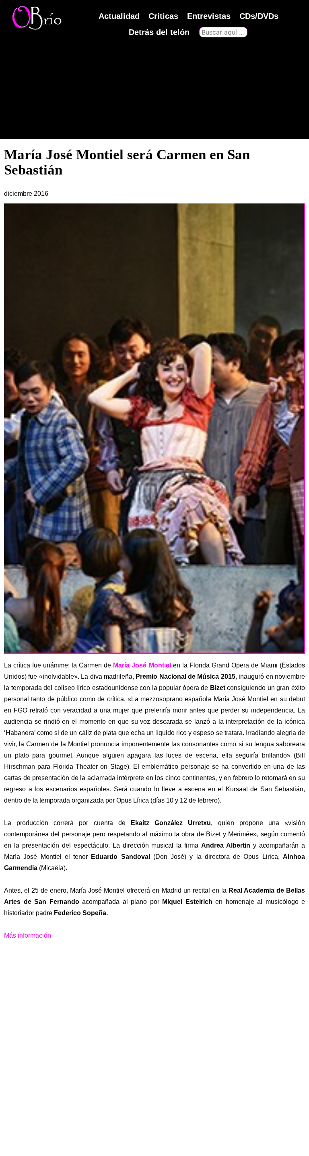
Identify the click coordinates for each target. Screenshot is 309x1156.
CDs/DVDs (258, 16)
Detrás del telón (159, 32)
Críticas (163, 16)
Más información (27, 935)
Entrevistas (209, 16)
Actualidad (119, 16)
